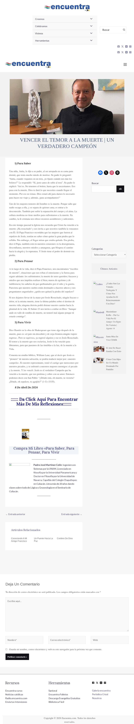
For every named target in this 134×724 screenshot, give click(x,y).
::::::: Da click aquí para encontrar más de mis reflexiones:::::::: (44, 402)
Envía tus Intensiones (16, 701)
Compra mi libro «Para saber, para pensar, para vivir (43, 450)
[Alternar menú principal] (125, 64)
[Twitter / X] (97, 683)
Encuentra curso (13, 690)
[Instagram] (130, 46)
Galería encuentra (101, 690)
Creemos (39, 19)
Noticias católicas (14, 694)
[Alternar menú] (90, 19)
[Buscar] (124, 30)
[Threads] (126, 46)
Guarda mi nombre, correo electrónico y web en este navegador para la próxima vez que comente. (55, 649)
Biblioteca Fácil (56, 701)
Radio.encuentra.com (16, 698)
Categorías (97, 248)
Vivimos (39, 33)
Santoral (53, 690)
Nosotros (97, 698)
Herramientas (42, 40)
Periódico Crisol (100, 694)
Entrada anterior (15, 514)
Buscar (95, 183)
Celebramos (41, 26)
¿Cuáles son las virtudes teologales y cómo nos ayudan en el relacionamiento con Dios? (113, 293)
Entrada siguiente (71, 514)
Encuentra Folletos (58, 694)
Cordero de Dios (65, 538)
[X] (122, 46)
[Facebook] (118, 46)
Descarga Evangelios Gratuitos (64, 698)
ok (120, 188)
